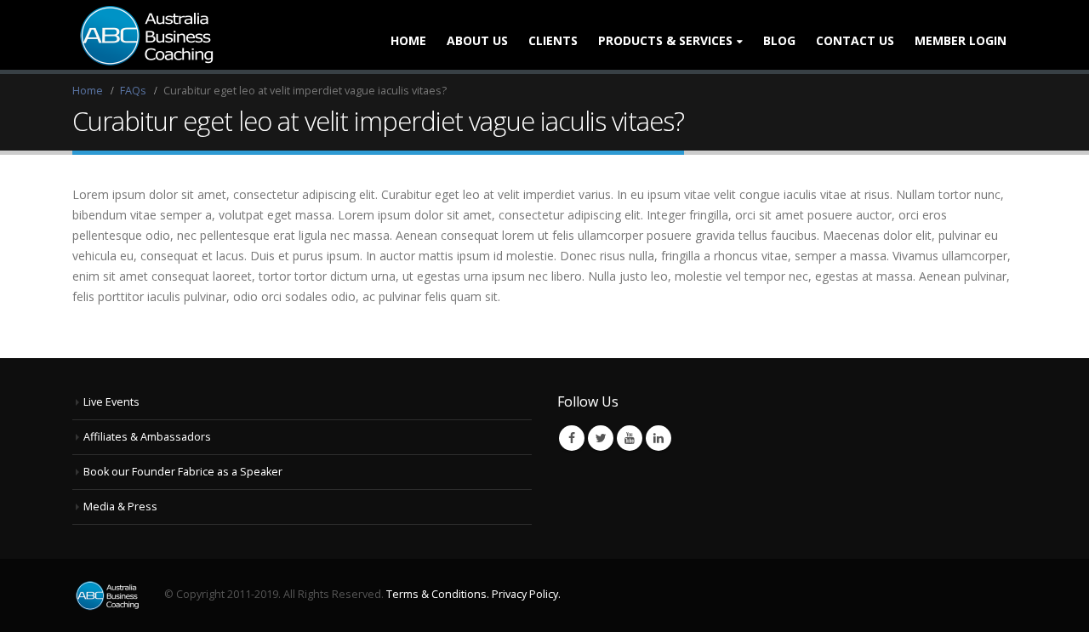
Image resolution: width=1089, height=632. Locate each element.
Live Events (111, 402)
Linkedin (658, 438)
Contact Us (855, 40)
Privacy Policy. (526, 594)
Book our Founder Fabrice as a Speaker (182, 471)
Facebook (571, 438)
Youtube (629, 438)
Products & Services (665, 40)
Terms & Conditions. (437, 594)
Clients (553, 40)
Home (408, 40)
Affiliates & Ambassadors (147, 437)
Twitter (600, 438)
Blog (779, 40)
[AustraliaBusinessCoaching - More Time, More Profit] (144, 35)
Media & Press (120, 506)
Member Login (960, 40)
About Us (477, 40)
